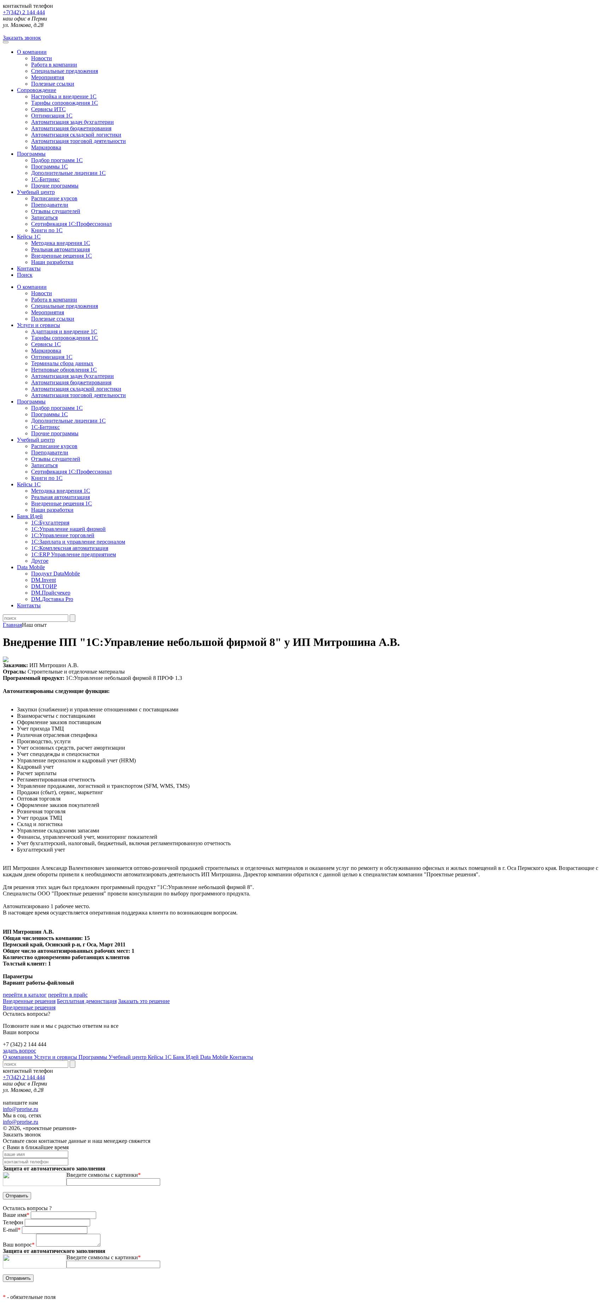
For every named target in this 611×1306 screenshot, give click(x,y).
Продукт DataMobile (55, 574)
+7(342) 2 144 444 (24, 12)
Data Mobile (214, 1057)
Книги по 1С (47, 230)
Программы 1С (49, 167)
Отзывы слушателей (55, 211)
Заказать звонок (22, 38)
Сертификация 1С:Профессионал (71, 224)
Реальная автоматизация (60, 249)
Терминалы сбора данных (62, 363)
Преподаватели (49, 205)
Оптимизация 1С (51, 116)
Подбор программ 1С (57, 160)
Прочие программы (54, 186)
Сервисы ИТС (48, 109)
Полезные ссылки (52, 84)
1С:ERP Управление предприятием (73, 554)
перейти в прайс (68, 995)
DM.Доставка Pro (52, 599)
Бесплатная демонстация (87, 1001)
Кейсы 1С (29, 237)
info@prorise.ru (20, 1109)
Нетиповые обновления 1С (64, 370)
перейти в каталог (25, 995)
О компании (32, 52)
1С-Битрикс (45, 179)
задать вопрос (19, 1051)
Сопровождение (36, 90)
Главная (12, 625)
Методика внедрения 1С (60, 243)
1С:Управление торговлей (62, 535)
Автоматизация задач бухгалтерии (72, 122)
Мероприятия (47, 77)
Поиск (25, 275)
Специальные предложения (64, 71)
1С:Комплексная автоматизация (69, 548)
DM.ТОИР (44, 586)
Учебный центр (36, 192)
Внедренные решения (29, 1001)
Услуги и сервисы (56, 1057)
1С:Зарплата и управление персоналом (78, 542)
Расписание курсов (54, 198)
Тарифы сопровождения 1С (64, 103)
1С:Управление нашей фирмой (68, 529)
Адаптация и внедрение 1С (64, 331)
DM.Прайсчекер (50, 593)
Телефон (14, 1222)
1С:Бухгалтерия (50, 523)
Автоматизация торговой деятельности (78, 141)
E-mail (12, 1230)
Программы (31, 154)
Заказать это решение (144, 1001)
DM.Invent (43, 580)
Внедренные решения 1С (61, 256)
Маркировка (46, 147)
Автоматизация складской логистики (76, 135)
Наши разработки (52, 262)
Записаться (44, 217)
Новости (41, 58)
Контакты (29, 268)
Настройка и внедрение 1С (64, 96)
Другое (39, 561)
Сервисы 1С (46, 344)
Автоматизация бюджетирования (71, 128)
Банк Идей (186, 1057)
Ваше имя (16, 1215)
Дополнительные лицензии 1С (68, 173)
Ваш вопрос (19, 1245)
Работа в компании (54, 65)
